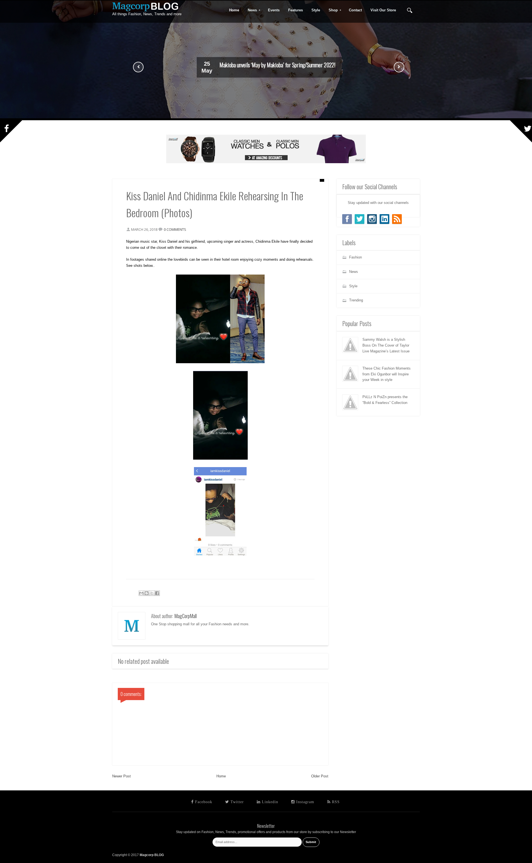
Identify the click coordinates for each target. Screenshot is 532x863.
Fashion (355, 257)
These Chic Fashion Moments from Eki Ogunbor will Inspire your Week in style (386, 374)
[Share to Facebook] (157, 593)
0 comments (175, 229)
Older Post (319, 776)
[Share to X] (152, 593)
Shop (331, 10)
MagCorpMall (185, 615)
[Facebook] (347, 219)
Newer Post (121, 776)
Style (353, 286)
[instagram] (372, 219)
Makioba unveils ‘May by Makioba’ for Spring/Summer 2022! (277, 65)
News (250, 10)
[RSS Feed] (397, 219)
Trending (356, 300)
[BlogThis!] (146, 593)
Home (221, 776)
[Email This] (141, 593)
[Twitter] (359, 219)
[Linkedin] (384, 219)
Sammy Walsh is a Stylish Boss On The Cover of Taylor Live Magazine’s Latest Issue (386, 345)
